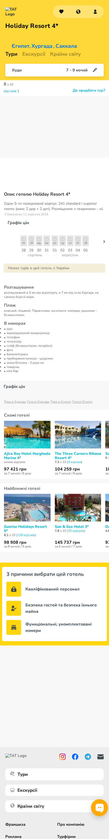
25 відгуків (76, 531)
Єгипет (20, 46)
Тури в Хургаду (15, 402)
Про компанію (70, 824)
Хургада (41, 46)
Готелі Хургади (38, 402)
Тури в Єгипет (61, 402)
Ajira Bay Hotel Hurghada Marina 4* (27, 456)
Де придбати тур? (89, 90)
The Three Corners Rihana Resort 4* (78, 456)
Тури (11, 54)
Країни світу (65, 54)
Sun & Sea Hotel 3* (72, 527)
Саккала (66, 46)
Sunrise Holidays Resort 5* (25, 529)
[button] (78, 11)
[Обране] (61, 11)
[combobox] (78, 11)
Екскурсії (27, 790)
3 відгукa (74, 462)
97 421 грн (15, 469)
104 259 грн (67, 469)
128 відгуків (26, 535)
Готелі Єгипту (82, 402)
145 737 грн (67, 542)
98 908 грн (15, 542)
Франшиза (15, 824)
